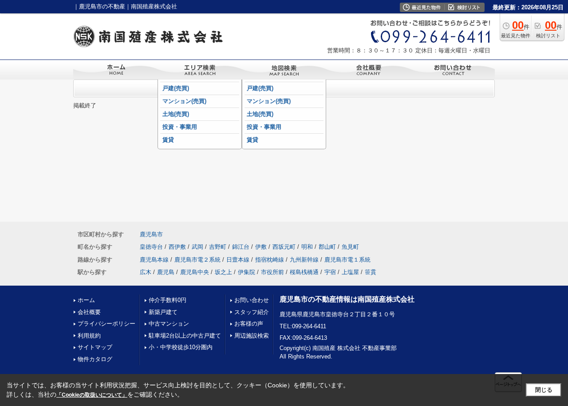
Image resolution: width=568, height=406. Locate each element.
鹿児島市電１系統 (347, 259)
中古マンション (169, 323)
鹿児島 (165, 272)
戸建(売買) (175, 88)
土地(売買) (175, 114)
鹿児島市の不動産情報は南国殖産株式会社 (347, 299)
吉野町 (217, 246)
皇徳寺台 (151, 246)
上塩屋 (350, 272)
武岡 (197, 246)
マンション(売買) (184, 101)
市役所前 (272, 272)
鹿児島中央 (194, 272)
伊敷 (261, 246)
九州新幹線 (304, 259)
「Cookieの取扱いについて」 (91, 395)
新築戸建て (163, 312)
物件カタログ (95, 359)
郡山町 (327, 246)
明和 (307, 246)
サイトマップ (95, 347)
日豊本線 (237, 259)
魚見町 (350, 246)
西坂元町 (284, 246)
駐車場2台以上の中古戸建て (185, 335)
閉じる (543, 389)
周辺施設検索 (251, 335)
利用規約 (89, 335)
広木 (145, 272)
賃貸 (168, 139)
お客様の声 (248, 323)
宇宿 (330, 272)
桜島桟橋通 (304, 272)
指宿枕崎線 (269, 259)
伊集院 (246, 272)
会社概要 (89, 312)
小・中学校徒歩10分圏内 (181, 347)
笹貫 (370, 272)
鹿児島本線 (154, 259)
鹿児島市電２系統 (197, 259)
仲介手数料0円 (167, 300)
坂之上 (223, 272)
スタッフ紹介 (251, 312)
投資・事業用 (179, 126)
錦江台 (240, 246)
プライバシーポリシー (106, 323)
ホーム (86, 300)
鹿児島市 (151, 234)
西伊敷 (177, 246)
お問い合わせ (251, 300)
